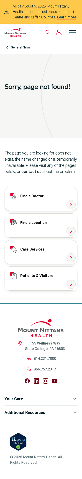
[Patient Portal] (59, 32)
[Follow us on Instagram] (45, 381)
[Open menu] (72, 32)
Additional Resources (25, 412)
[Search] (48, 32)
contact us (31, 171)
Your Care (14, 398)
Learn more (66, 17)
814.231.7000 (45, 358)
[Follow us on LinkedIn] (36, 381)
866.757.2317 (45, 369)
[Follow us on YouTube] (54, 381)
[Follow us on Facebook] (27, 381)
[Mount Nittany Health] (15, 32)
